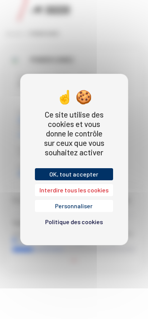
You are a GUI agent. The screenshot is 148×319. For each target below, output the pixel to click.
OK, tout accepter (73, 174)
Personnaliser (74, 205)
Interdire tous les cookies (74, 190)
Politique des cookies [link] (74, 221)
